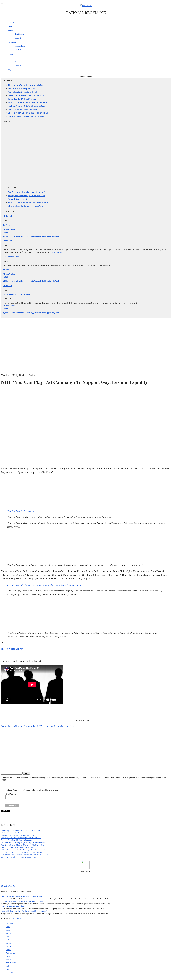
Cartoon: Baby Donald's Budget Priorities (22, 99)
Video (8, 269)
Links (8, 966)
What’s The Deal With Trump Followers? (21, 88)
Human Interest (85, 720)
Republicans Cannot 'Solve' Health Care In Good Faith (26, 116)
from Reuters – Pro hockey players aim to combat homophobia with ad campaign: (44, 584)
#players (50, 725)
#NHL (43, 725)
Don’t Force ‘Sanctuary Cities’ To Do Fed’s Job (18, 847)
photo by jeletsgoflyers (12, 648)
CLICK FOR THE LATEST (86, 76)
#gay (12, 725)
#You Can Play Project (65, 725)
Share (6, 232)
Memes (17, 61)
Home (10, 26)
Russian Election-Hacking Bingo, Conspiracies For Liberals (27, 102)
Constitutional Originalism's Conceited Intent (23, 92)
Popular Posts (20, 46)
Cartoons (18, 57)
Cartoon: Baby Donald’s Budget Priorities (16, 840)
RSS (9, 70)
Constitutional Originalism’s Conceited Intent (17, 835)
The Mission (19, 34)
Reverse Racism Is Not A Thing (18, 199)
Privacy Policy (11, 962)
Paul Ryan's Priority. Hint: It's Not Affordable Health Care (27, 105)
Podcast (18, 65)
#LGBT (36, 725)
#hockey (19, 725)
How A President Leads (11, 256)
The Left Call (7, 216)
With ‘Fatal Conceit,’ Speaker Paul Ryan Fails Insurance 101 (23, 849)
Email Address (10, 794)
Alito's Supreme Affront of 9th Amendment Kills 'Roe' (25, 85)
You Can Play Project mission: (21, 511)
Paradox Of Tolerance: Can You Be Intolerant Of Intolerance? (28, 202)
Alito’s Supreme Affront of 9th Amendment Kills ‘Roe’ (21, 830)
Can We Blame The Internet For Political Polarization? (26, 95)
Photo (8, 225)
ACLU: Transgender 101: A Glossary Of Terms (18, 857)
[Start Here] (12, 22)
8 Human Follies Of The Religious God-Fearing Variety (26, 206)
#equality (5, 725)
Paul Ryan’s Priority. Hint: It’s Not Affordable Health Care (22, 845)
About (10, 30)
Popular (8, 959)
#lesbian (28, 725)
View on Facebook (9, 229)
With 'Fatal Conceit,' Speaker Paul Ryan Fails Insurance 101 (28, 112)
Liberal (8, 936)
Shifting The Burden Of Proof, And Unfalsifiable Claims (26, 195)
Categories (12, 42)
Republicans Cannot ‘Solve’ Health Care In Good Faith (21, 852)
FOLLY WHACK (8, 885)
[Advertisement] (86, 392)
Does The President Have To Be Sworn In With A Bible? (26, 192)
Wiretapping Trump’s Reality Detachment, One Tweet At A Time (25, 854)
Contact (18, 38)
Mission (8, 933)
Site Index (18, 49)
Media (10, 54)
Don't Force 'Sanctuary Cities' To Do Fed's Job (23, 109)
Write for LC (10, 953)
